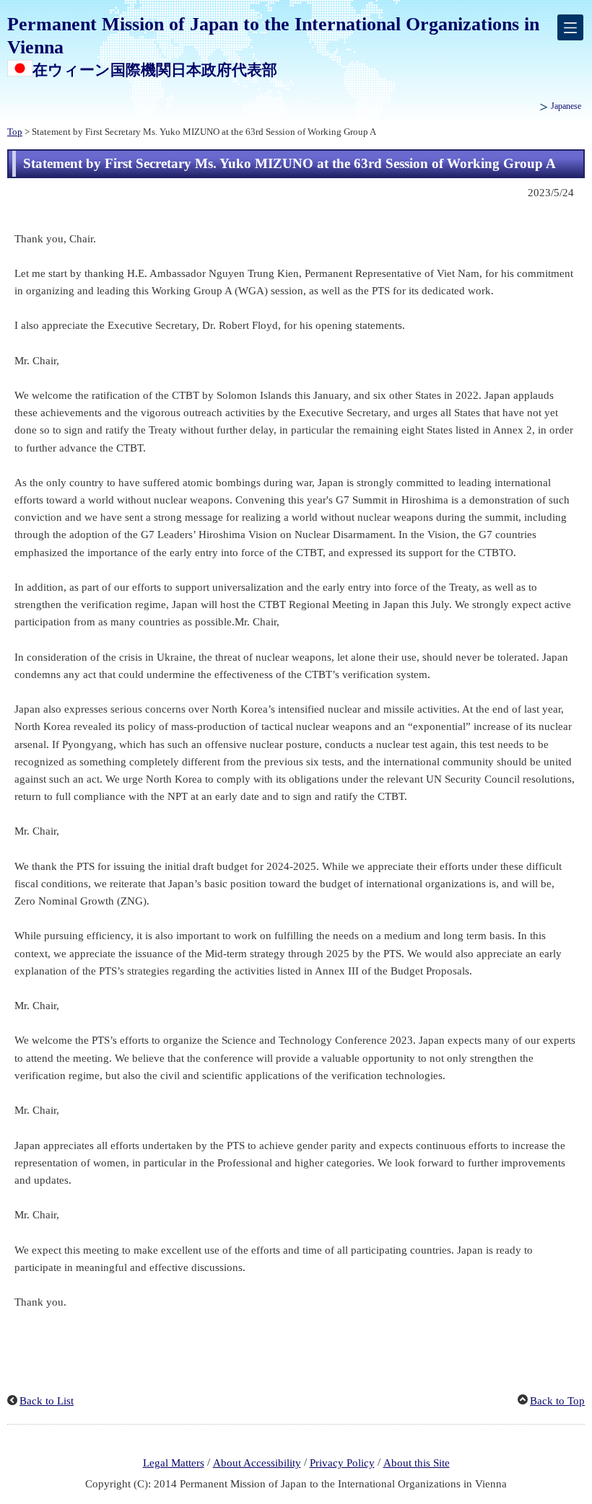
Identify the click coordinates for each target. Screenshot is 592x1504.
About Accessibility (257, 1463)
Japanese (566, 106)
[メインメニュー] (570, 27)
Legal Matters (173, 1463)
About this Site (416, 1463)
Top (14, 132)
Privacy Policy (342, 1463)
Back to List (46, 1401)
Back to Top (557, 1401)
